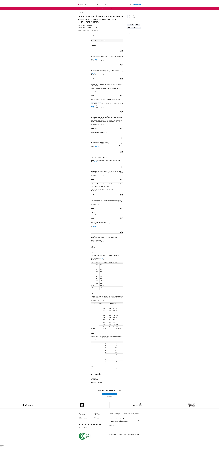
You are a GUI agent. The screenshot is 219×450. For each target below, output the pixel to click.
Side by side (111, 35)
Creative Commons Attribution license (130, 434)
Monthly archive (97, 414)
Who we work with (82, 414)
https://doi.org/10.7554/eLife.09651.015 (97, 190)
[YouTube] (94, 425)
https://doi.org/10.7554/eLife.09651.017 (97, 204)
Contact (80, 417)
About (108, 4)
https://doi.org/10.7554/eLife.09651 (90, 30)
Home (89, 4)
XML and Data (96, 418)
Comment (138, 28)
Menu (86, 4)
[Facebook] (100, 425)
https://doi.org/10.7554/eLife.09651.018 (97, 214)
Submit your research (137, 4)
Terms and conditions (83, 418)
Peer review (104, 35)
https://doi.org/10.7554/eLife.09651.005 (97, 91)
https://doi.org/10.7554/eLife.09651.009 (97, 124)
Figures (96, 35)
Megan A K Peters (81, 25)
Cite (138, 24)
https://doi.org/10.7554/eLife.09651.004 (97, 74)
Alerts (128, 4)
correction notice (118, 9)
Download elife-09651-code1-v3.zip (96, 382)
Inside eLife (96, 413)
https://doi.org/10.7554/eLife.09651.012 (97, 147)
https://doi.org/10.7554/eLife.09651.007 (97, 107)
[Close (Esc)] (0, 445)
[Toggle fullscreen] (2, 445)
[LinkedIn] (82, 425)
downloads (135, 32)
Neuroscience (80, 13)
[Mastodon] (88, 425)
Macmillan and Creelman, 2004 (96, 102)
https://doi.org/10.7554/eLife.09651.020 (97, 241)
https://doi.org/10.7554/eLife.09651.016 (97, 339)
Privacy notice (109, 396)
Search (123, 4)
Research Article (81, 12)
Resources (96, 417)
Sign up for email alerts (109, 393)
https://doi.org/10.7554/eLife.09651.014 (97, 175)
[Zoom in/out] (3, 445)
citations (129, 33)
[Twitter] (85, 425)
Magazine (98, 4)
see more (94, 59)
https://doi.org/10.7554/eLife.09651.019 (97, 227)
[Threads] (97, 425)
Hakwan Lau (89, 25)
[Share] (1, 445)
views (129, 32)
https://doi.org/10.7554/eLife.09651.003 (97, 60)
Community (103, 4)
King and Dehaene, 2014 (116, 101)
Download (131, 24)
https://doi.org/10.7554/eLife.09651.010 (97, 381)
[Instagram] (91, 425)
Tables (80, 44)
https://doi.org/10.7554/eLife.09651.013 (97, 163)
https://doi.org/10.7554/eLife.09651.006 (97, 259)
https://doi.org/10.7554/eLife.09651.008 (97, 300)
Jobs (79, 413)
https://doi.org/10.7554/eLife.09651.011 (97, 134)
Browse (93, 4)
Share (130, 27)
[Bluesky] (79, 425)
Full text (88, 35)
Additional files (82, 46)
